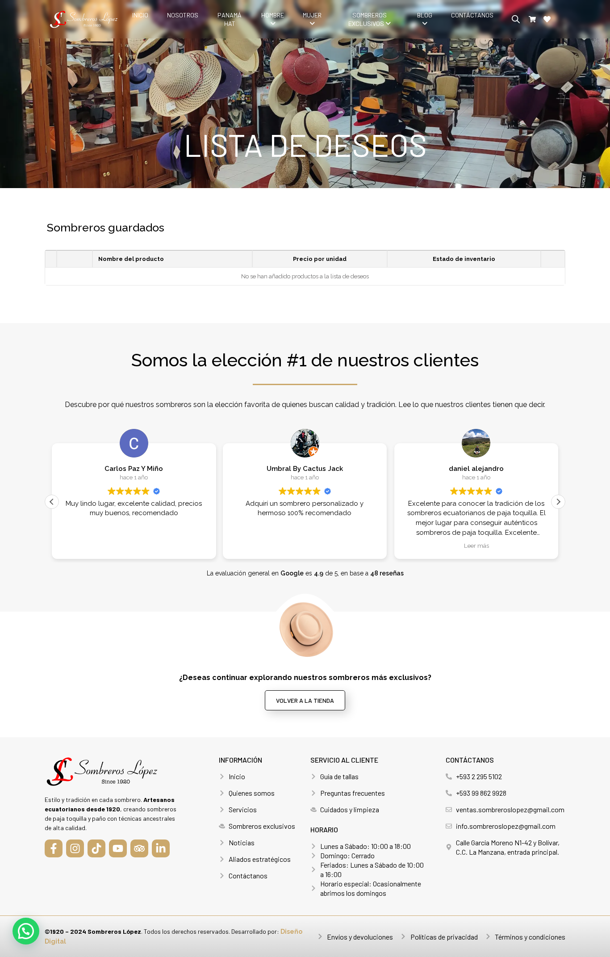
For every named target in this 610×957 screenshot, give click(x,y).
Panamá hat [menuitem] (229, 19)
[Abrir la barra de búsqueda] (515, 19)
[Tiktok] (96, 848)
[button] (558, 501)
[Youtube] (118, 848)
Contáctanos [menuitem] (472, 15)
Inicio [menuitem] (140, 15)
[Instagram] (75, 848)
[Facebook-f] (54, 848)
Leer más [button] (476, 545)
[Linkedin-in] (161, 848)
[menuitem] (272, 19)
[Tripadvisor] (139, 848)
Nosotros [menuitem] (182, 15)
